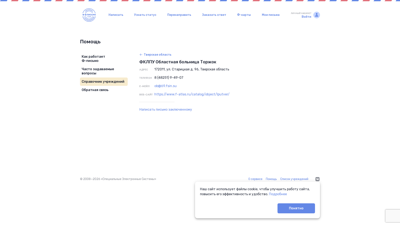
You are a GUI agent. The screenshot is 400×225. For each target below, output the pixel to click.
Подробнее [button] (278, 194)
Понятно (296, 208)
